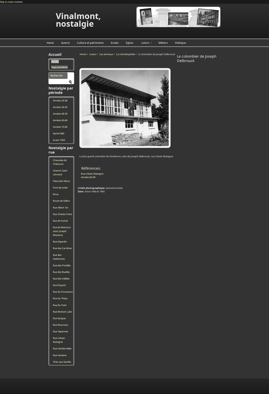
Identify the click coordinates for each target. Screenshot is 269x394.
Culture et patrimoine (90, 42)
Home (50, 42)
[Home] (178, 17)
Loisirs (145, 42)
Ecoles (115, 42)
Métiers (163, 42)
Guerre (65, 42)
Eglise (129, 42)
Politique (180, 42)
